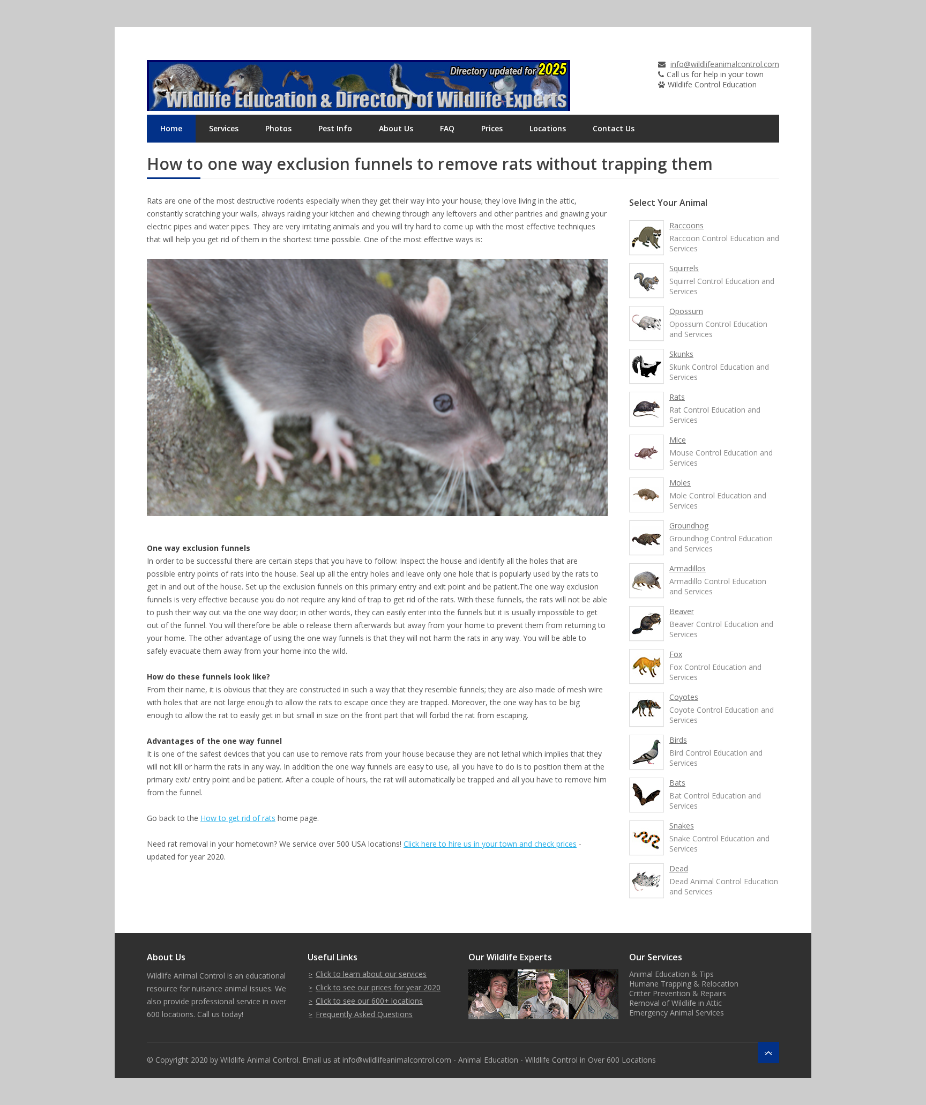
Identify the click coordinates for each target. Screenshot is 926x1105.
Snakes (681, 825)
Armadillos (687, 568)
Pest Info (335, 128)
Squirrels (684, 268)
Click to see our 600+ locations (369, 1001)
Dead (678, 868)
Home (171, 128)
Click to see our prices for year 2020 (378, 987)
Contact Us (613, 128)
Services (223, 128)
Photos (278, 128)
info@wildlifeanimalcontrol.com (724, 64)
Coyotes (683, 697)
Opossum (686, 311)
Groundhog (688, 525)
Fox (675, 654)
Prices (492, 128)
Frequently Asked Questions (364, 1014)
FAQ (447, 128)
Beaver (681, 611)
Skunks (681, 354)
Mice (677, 440)
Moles (680, 482)
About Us (396, 128)
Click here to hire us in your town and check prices (490, 844)
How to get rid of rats (237, 818)
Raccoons (686, 225)
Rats (677, 397)
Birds (678, 740)
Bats (677, 783)
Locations (547, 128)
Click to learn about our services (371, 974)
